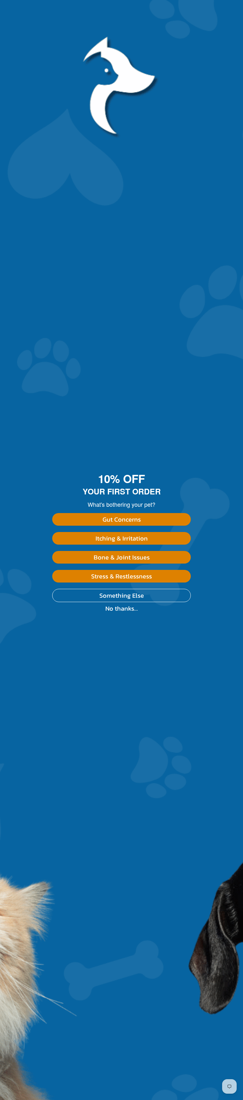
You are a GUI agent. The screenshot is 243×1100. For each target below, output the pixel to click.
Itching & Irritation (122, 538)
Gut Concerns (122, 519)
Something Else (121, 595)
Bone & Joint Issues (122, 557)
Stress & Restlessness (121, 576)
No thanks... (121, 608)
